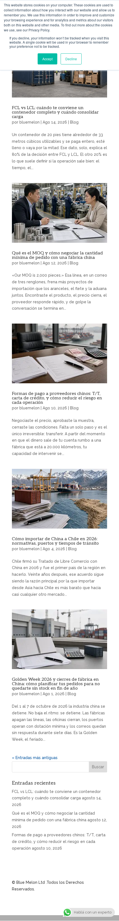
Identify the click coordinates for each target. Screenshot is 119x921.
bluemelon (29, 122)
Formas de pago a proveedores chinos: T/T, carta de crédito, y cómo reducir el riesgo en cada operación (57, 398)
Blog (74, 122)
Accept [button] (47, 58)
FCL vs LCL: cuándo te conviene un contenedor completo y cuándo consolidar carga (55, 112)
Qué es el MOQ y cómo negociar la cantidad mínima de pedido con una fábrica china (57, 255)
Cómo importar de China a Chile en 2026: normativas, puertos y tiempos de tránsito (55, 541)
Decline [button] (71, 58)
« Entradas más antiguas (35, 757)
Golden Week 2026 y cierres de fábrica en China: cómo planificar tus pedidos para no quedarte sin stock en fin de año (56, 684)
